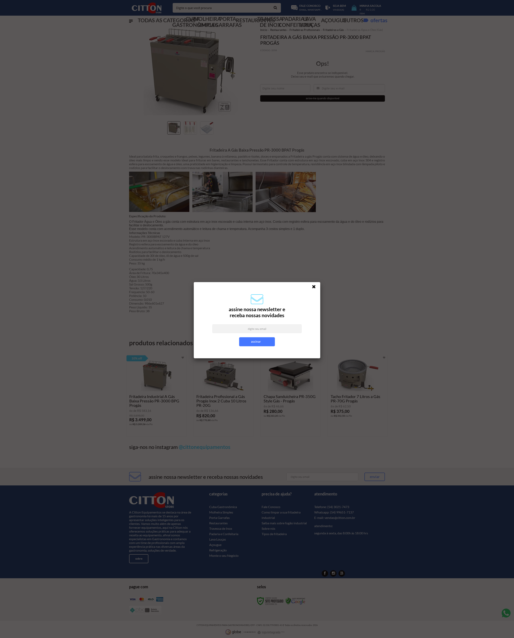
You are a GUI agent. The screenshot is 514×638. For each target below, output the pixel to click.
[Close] (315, 289)
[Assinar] (257, 343)
